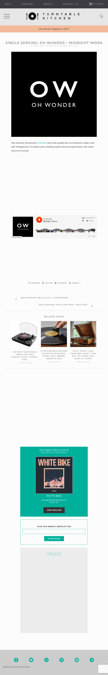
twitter (48, 283)
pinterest (61, 283)
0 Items (98, 4)
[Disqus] (54, 403)
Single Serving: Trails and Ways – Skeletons (63, 305)
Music (49, 46)
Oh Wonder (42, 143)
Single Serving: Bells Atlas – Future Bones (44, 298)
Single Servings (60, 46)
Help (8, 4)
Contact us (70, 4)
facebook (35, 283)
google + (76, 283)
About (47, 4)
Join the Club (54, 510)
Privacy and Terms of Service (19, 667)
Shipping (27, 4)
